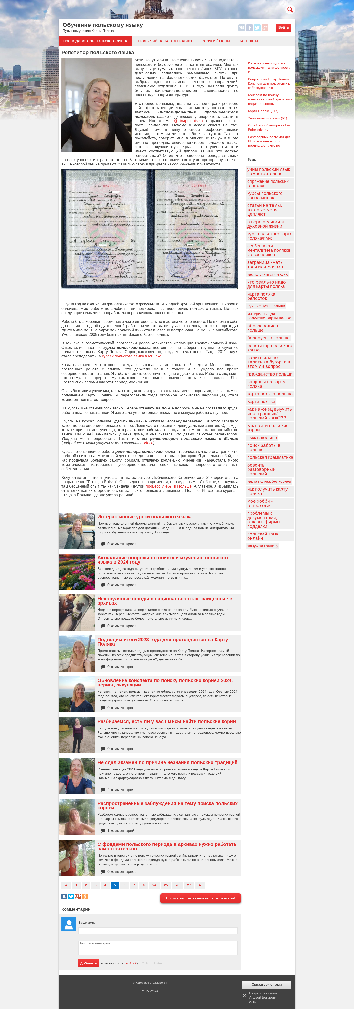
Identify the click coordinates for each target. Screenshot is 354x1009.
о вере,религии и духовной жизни (265, 224)
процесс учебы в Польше (169, 486)
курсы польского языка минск (265, 195)
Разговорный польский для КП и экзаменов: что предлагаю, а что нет (269, 141)
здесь (148, 443)
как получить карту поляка (267, 491)
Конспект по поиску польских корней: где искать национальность (270, 99)
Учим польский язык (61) (267, 118)
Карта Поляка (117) (263, 111)
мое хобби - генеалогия (260, 503)
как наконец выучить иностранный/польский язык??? (269, 413)
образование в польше (263, 328)
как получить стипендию (267, 274)
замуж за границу (262, 546)
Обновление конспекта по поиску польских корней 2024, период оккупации (165, 682)
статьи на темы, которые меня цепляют (264, 210)
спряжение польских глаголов (268, 183)
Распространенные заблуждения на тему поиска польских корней (168, 805)
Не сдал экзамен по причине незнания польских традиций (167, 762)
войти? (131, 963)
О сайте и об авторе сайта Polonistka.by (269, 127)
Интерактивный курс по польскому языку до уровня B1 (269, 67)
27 (189, 885)
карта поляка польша (270, 393)
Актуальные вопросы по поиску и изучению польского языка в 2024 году (163, 559)
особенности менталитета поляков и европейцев (269, 250)
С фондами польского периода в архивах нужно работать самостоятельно (167, 846)
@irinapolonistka (188, 121)
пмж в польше (262, 437)
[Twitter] (71, 896)
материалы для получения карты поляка (269, 316)
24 (154, 885)
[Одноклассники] (85, 896)
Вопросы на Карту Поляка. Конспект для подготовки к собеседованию (269, 83)
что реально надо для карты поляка (266, 284)
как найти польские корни (268, 427)
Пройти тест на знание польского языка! (200, 898)
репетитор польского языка (269, 347)
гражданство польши (270, 373)
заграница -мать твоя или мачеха (265, 264)
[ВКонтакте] (64, 896)
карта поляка (261, 401)
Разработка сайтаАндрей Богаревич (263, 997)
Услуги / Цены (216, 41)
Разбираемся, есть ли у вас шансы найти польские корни (167, 721)
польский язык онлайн (262, 536)
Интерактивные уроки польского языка (145, 516)
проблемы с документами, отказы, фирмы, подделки (264, 520)
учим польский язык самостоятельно (268, 171)
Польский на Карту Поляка (165, 41)
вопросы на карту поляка (266, 384)
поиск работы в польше (263, 447)
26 (177, 885)
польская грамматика (270, 457)
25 (166, 885)
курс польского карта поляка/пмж (270, 236)
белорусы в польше (268, 337)
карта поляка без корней (269, 481)
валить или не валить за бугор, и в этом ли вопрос (268, 362)
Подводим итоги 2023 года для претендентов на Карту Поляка (163, 641)
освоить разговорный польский (261, 469)
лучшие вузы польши (266, 306)
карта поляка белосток (261, 296)
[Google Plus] (78, 896)
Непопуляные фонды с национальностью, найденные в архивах (165, 600)
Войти (283, 27)
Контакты (249, 41)
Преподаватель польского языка (96, 41)
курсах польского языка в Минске (131, 356)
